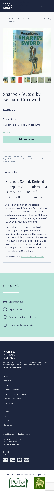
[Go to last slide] (4, 80)
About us (7, 381)
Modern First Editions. (32, 256)
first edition (36, 159)
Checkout (8, 420)
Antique (11, 159)
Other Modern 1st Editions (22, 156)
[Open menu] (48, 5)
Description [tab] (11, 172)
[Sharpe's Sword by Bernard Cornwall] (27, 52)
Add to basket (27, 139)
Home (6, 376)
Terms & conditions (11, 390)
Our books (8, 412)
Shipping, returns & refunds (15, 394)
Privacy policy (9, 403)
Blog (6, 385)
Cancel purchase (10, 425)
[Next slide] (49, 80)
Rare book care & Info (12, 399)
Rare (44, 159)
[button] (6, 80)
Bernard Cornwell (23, 159)
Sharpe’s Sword (9, 161)
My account (8, 416)
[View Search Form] (41, 5)
